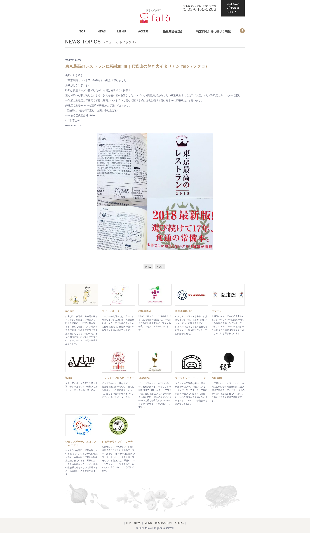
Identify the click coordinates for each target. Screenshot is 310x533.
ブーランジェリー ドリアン (190, 378)
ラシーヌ (217, 310)
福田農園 (217, 378)
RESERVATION (163, 523)
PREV (148, 266)
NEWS (101, 31)
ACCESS (143, 31)
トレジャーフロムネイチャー (118, 378)
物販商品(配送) (172, 31)
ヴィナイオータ (110, 311)
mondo (69, 311)
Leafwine (144, 378)
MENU (121, 31)
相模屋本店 (144, 310)
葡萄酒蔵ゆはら (184, 311)
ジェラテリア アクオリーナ (117, 441)
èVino (68, 377)
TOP (82, 31)
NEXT (160, 266)
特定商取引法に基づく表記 (213, 31)
